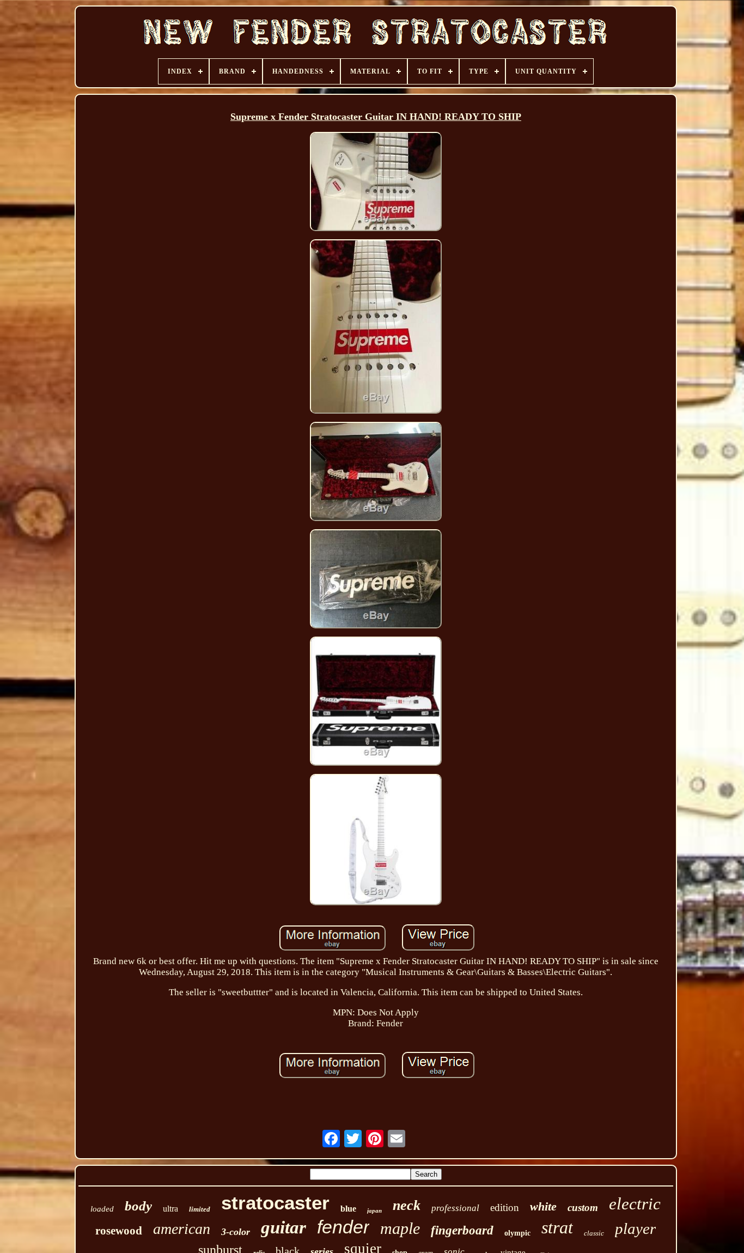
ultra (170, 1208)
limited (199, 1209)
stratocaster (275, 1202)
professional (455, 1208)
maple (400, 1228)
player (635, 1228)
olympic (517, 1233)
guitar (283, 1227)
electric (635, 1203)
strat (557, 1227)
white (543, 1206)
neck (406, 1205)
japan (374, 1210)
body (138, 1205)
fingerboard (462, 1230)
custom (583, 1207)
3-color (235, 1231)
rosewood (118, 1230)
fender (343, 1226)
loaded (102, 1208)
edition (504, 1207)
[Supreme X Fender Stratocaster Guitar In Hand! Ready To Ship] (376, 183)
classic (594, 1233)
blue (348, 1208)
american (181, 1228)
